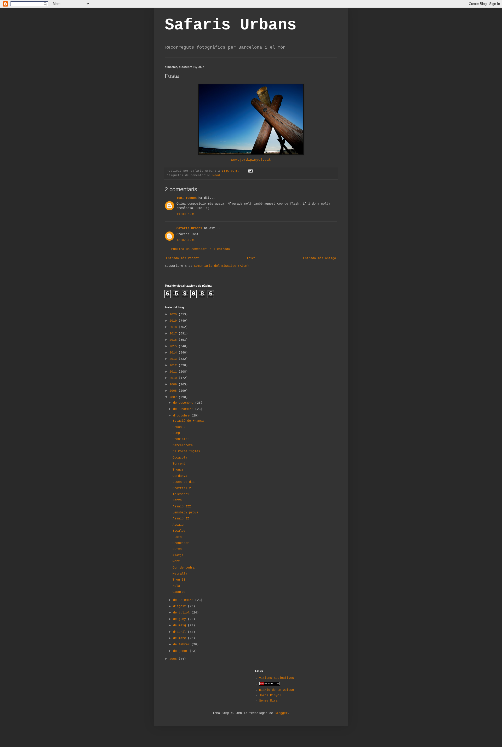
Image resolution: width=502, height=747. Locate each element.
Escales (179, 531)
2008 (174, 391)
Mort (176, 561)
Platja (178, 555)
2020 (174, 314)
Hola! (177, 586)
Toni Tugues (186, 198)
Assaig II (181, 518)
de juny (180, 619)
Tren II (179, 580)
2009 (174, 384)
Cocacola (180, 458)
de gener (181, 651)
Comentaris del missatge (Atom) (221, 266)
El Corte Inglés (186, 451)
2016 (174, 340)
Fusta (177, 537)
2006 (174, 659)
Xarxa (177, 500)
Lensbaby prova (185, 512)
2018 (174, 327)
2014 (174, 353)
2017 (174, 333)
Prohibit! (181, 439)
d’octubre (182, 416)
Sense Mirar (269, 701)
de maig (180, 625)
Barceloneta (183, 445)
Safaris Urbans (230, 25)
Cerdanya (180, 476)
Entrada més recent (182, 258)
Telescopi (181, 494)
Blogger (281, 713)
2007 (174, 397)
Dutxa (177, 549)
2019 (174, 321)
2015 (174, 346)
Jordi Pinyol (270, 695)
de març (180, 638)
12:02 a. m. (186, 240)
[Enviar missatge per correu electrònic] (251, 170)
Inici (251, 258)
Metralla (180, 574)
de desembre (184, 403)
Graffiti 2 (182, 488)
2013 (174, 359)
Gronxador (181, 543)
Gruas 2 (179, 427)
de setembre (184, 600)
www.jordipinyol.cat (251, 160)
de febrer (182, 644)
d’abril (180, 632)
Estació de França (188, 421)
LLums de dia (184, 482)
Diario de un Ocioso (276, 690)
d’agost (180, 606)
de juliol (182, 613)
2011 (174, 372)
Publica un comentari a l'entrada (200, 249)
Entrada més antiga (319, 258)
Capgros (179, 592)
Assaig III (182, 506)
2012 (174, 365)
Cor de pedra (184, 568)
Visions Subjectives (276, 678)
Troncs (178, 470)
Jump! (177, 433)
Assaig (178, 525)
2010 (174, 378)
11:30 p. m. (186, 214)
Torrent (179, 464)
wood (216, 175)
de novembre (184, 409)
